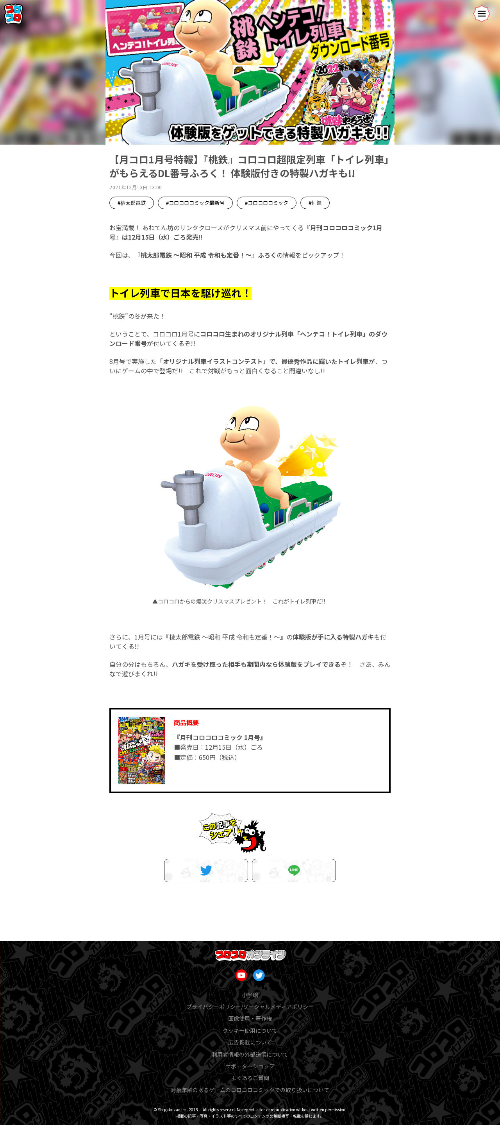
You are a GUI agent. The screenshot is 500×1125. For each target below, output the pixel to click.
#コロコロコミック (266, 202)
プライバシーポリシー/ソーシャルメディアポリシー (250, 1006)
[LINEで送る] (294, 870)
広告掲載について (250, 1042)
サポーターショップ (250, 1066)
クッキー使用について (250, 1030)
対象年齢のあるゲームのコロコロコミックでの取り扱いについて (250, 1090)
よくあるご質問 (250, 1078)
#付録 (315, 202)
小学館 (250, 995)
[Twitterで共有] (206, 870)
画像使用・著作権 (250, 1018)
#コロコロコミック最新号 (195, 202)
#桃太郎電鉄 (132, 202)
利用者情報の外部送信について (250, 1054)
